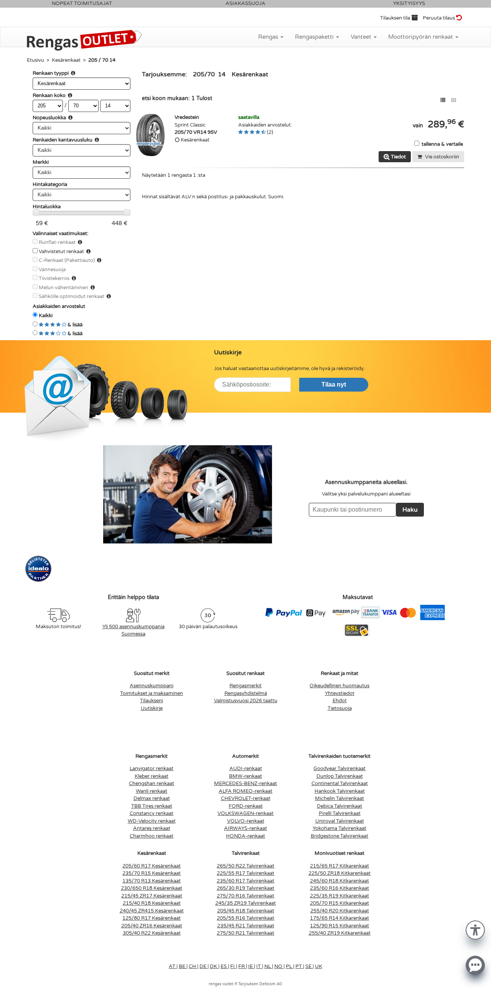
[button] (475, 929)
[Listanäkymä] (443, 100)
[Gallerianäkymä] (453, 100)
